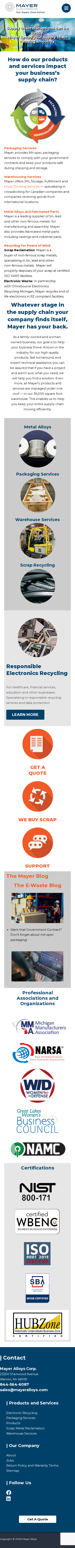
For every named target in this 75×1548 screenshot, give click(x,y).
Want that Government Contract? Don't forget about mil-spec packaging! (36, 935)
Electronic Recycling (21, 1413)
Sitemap (12, 1471)
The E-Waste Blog (37, 885)
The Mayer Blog (27, 876)
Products (13, 1423)
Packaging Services (20, 148)
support (37, 866)
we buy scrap (37, 820)
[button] (37, 1519)
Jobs (10, 1460)
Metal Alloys (14, 212)
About (11, 1455)
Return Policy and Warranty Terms (32, 1465)
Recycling (12, 245)
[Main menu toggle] (66, 8)
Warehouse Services (37, 519)
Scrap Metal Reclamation (25, 1428)
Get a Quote (37, 770)
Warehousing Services (22, 177)
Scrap (26, 565)
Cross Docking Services (22, 186)
